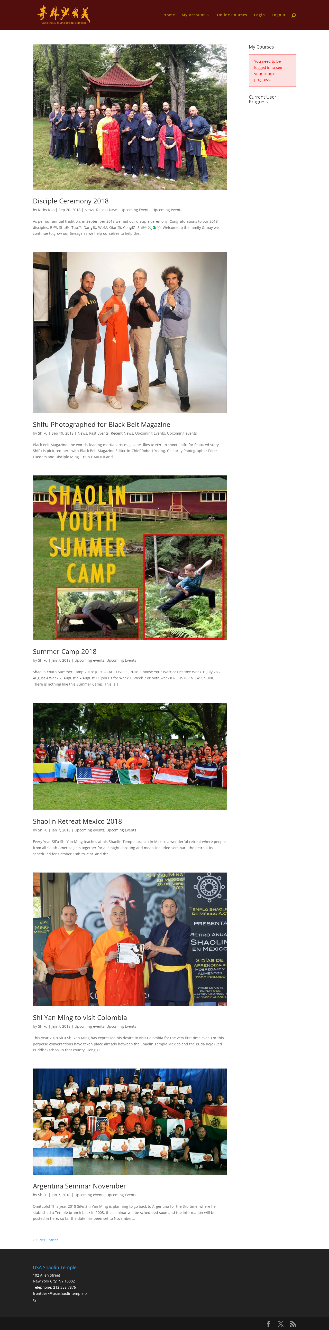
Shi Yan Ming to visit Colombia (80, 1017)
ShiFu (43, 433)
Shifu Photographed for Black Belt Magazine (101, 424)
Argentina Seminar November (79, 1186)
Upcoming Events (135, 209)
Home (169, 15)
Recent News (107, 209)
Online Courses (232, 15)
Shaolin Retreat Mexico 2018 (77, 821)
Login (259, 15)
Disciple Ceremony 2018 (71, 200)
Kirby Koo (46, 209)
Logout (279, 15)
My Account (193, 15)
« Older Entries (46, 1240)
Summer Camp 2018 (65, 651)
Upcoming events (167, 209)
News (89, 209)
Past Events (99, 433)
